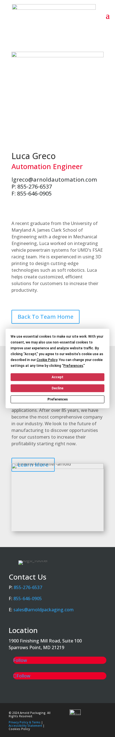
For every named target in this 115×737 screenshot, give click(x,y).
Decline (57, 388)
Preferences (57, 399)
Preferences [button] (73, 366)
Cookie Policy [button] (47, 360)
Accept (57, 377)
